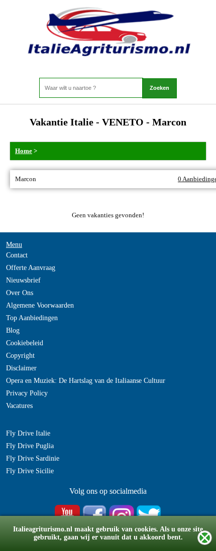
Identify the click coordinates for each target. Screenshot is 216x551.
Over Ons (19, 293)
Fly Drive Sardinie (32, 458)
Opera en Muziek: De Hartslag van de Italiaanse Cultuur (85, 380)
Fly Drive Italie (28, 433)
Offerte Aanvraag (30, 267)
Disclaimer (21, 368)
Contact (17, 255)
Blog (13, 330)
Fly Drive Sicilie (30, 471)
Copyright (20, 355)
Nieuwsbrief (23, 280)
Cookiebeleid (24, 343)
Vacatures (19, 405)
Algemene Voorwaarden (40, 305)
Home (23, 151)
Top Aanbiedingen (32, 318)
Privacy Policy (27, 393)
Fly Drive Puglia (30, 446)
